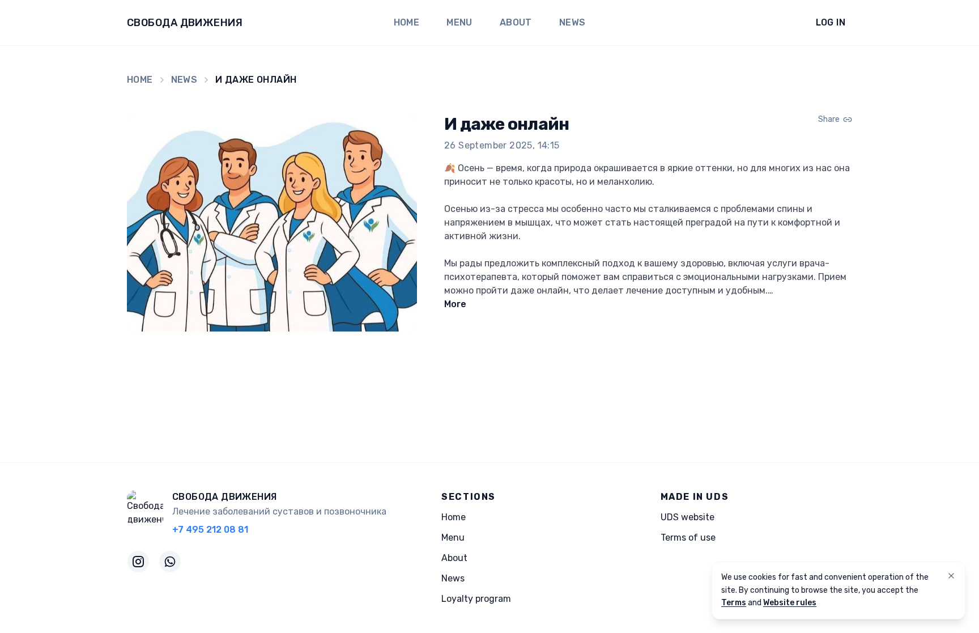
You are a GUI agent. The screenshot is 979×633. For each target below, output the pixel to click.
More (455, 304)
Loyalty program (476, 598)
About (516, 22)
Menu (459, 22)
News (572, 22)
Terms (733, 602)
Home (407, 22)
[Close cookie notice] (951, 576)
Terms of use (688, 537)
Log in (830, 22)
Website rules (789, 602)
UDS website (687, 517)
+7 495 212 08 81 (210, 529)
